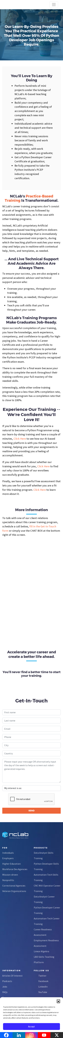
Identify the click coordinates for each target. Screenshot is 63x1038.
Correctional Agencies (13, 885)
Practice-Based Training (29, 198)
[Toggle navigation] (54, 5)
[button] (58, 1001)
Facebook (43, 981)
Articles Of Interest (12, 975)
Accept (31, 1026)
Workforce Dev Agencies (14, 869)
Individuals (8, 852)
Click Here (20, 438)
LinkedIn (43, 986)
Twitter (42, 975)
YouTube (42, 992)
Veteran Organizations (14, 891)
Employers (8, 858)
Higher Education (11, 863)
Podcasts (7, 981)
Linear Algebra (41, 951)
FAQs (4, 992)
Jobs (4, 986)
